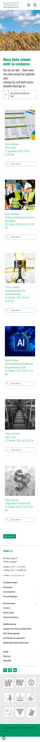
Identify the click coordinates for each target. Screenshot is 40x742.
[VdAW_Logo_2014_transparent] (11, 3)
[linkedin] (15, 670)
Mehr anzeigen (9, 536)
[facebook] (5, 670)
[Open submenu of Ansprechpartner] (36, 593)
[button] (4, 738)
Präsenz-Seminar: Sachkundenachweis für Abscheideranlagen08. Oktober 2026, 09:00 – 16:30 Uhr (17, 294)
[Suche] (35, 5)
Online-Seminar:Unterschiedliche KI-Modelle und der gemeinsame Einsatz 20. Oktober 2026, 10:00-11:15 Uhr (19, 367)
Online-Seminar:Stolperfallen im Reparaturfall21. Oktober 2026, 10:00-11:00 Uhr (19, 505)
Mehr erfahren (16, 163)
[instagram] (10, 670)
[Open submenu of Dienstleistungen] (36, 604)
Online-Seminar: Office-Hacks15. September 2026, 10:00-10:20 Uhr (17, 149)
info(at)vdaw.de (17, 575)
